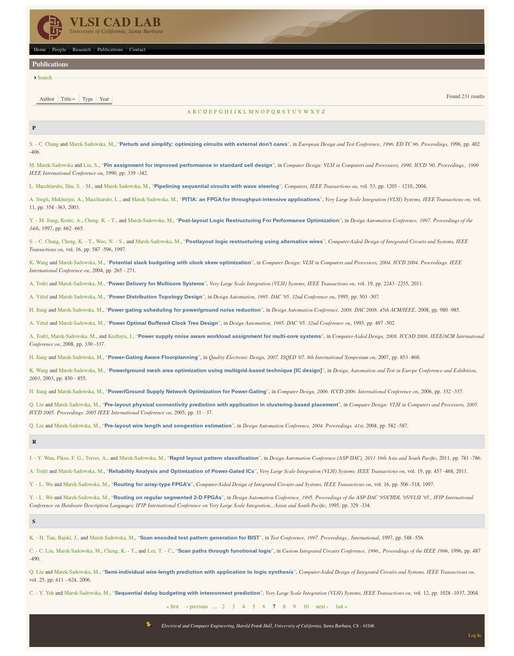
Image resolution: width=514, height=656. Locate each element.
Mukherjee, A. (67, 199)
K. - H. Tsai (42, 537)
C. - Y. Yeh (41, 592)
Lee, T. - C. (160, 550)
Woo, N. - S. (109, 241)
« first (172, 606)
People (59, 49)
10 (306, 606)
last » (341, 606)
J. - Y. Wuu (41, 457)
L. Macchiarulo (45, 185)
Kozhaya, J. (120, 335)
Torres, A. (96, 457)
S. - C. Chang (44, 143)
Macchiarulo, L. (102, 199)
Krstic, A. (71, 220)
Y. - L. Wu (41, 484)
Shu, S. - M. (78, 185)
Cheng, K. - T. (100, 220)
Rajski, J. (68, 537)
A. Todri (38, 283)
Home (40, 49)
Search (45, 77)
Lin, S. (91, 164)
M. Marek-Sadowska (51, 164)
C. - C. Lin (41, 550)
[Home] (49, 37)
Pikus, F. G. (69, 457)
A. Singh (39, 199)
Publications (110, 49)
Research (82, 49)
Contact (137, 49)
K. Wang (38, 262)
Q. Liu (36, 404)
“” (203, 143)
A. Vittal (38, 296)
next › (322, 606)
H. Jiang (38, 309)
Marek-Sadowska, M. (91, 143)
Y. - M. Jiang (43, 220)
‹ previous (197, 606)
